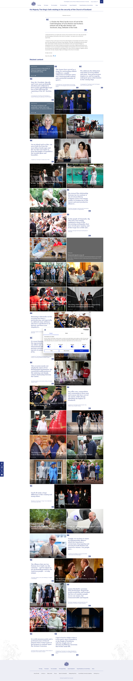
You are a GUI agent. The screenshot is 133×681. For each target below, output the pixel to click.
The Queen (46, 5)
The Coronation (54, 5)
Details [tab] (66, 333)
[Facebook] (53, 56)
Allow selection (66, 350)
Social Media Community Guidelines (85, 673)
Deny (52, 350)
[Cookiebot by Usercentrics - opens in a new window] (84, 330)
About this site (36, 673)
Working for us (96, 673)
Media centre (49, 673)
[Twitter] (55, 56)
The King (39, 5)
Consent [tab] (50, 333)
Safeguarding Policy (72, 673)
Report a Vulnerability (63, 673)
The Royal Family (63, 5)
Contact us (43, 673)
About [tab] (82, 333)
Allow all (81, 350)
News (97, 5)
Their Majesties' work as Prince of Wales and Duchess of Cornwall (76, 1)
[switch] (60, 346)
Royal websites (94, 1)
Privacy (55, 673)
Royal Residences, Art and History (86, 5)
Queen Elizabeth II (73, 5)
